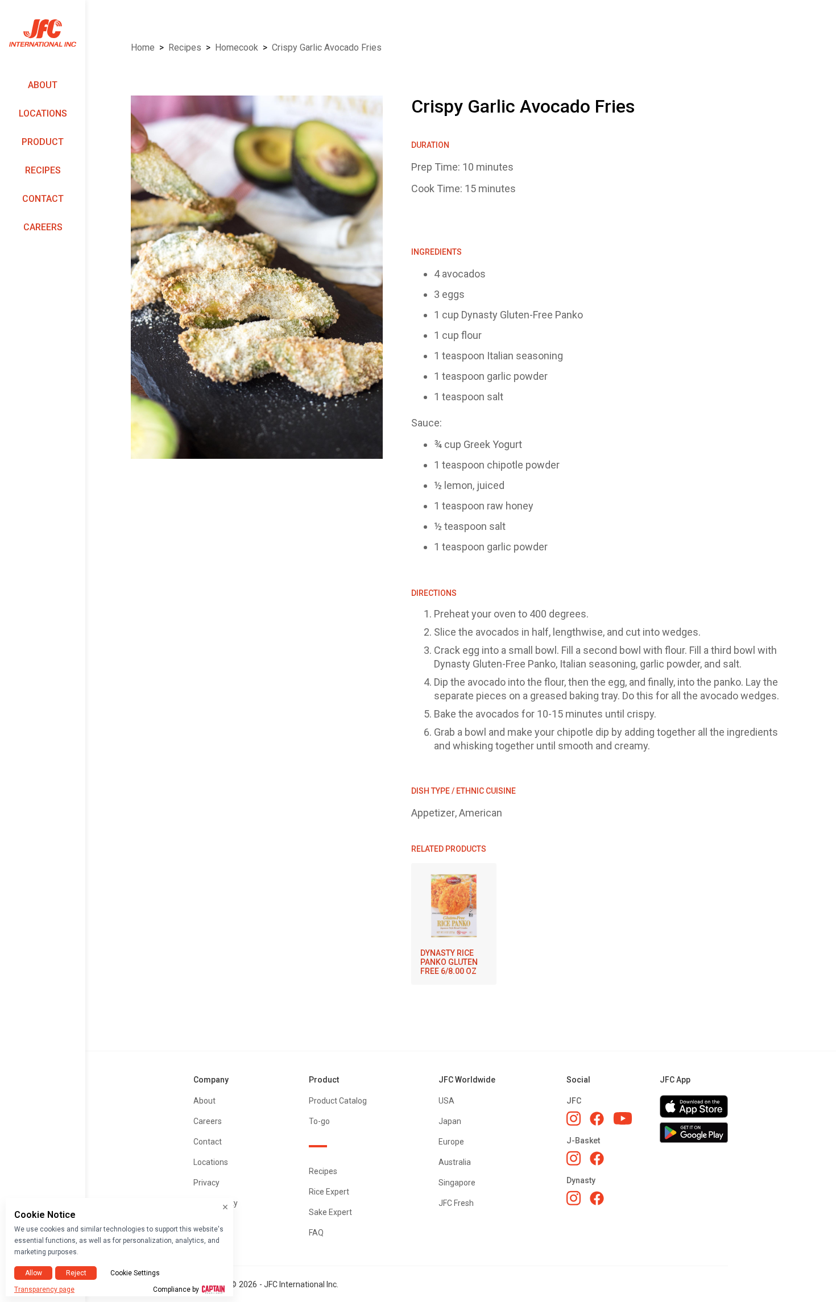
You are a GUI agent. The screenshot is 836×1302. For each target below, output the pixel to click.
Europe (451, 1141)
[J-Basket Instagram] (573, 1158)
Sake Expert (330, 1212)
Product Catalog (338, 1100)
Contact (43, 198)
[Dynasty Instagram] (573, 1198)
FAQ (316, 1232)
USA (446, 1100)
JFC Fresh (456, 1203)
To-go (319, 1121)
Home (143, 47)
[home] (42, 33)
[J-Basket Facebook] (597, 1158)
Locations (43, 113)
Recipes (43, 170)
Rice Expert (329, 1191)
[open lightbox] (257, 277)
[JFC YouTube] (622, 1118)
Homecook (236, 47)
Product (43, 141)
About (42, 85)
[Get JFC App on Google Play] (694, 1132)
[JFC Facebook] (597, 1119)
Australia (454, 1162)
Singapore (456, 1182)
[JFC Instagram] (573, 1118)
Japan (449, 1121)
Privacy (206, 1182)
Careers (43, 227)
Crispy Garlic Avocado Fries (327, 47)
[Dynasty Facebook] (597, 1198)
